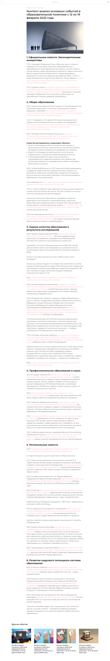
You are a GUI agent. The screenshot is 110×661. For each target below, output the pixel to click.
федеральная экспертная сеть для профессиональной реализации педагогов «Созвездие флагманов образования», (55, 569)
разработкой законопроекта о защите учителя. (56, 597)
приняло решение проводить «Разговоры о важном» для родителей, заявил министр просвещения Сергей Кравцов (53, 216)
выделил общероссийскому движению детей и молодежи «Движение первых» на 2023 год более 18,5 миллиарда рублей (52, 136)
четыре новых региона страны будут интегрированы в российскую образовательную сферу (55, 80)
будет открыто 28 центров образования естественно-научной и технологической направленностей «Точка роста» (54, 511)
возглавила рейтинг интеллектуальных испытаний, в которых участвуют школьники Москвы (53, 529)
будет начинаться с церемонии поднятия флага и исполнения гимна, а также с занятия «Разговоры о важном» (54, 437)
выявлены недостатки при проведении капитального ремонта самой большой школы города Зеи (55, 550)
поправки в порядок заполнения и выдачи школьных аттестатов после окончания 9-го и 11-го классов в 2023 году (55, 286)
